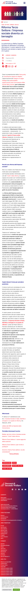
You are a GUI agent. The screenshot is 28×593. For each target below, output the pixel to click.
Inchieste (3, 555)
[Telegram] (22, 489)
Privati (2, 525)
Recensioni (3, 551)
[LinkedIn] (6, 67)
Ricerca (2, 515)
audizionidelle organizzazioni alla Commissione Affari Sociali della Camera (13, 82)
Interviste (3, 548)
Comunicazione (4, 517)
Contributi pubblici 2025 (7, 568)
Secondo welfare (17, 465)
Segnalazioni (4, 550)
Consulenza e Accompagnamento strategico (11, 520)
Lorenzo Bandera (11, 55)
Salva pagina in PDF (11, 63)
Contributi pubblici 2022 (7, 573)
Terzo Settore (5, 24)
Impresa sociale (14, 24)
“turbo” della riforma (13, 176)
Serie (2, 538)
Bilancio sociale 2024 (6, 562)
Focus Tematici (4, 536)
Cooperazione (7, 463)
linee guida (22, 74)
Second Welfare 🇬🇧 (5, 556)
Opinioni (3, 553)
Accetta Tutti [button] (16, 589)
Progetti (3, 535)
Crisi (14, 463)
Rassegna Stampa (5, 545)
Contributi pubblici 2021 (6, 574)
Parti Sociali (3, 527)
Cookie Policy (4, 563)
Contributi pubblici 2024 (7, 569)
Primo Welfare (4, 532)
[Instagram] (15, 489)
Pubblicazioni (4, 533)
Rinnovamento (7, 465)
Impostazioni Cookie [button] (7, 589)
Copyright (3, 566)
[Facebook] (3, 67)
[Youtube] (25, 489)
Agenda (2, 543)
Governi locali (4, 530)
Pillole (2, 547)
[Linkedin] (12, 489)
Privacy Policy (4, 565)
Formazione (3, 518)
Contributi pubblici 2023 (7, 571)
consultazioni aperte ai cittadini (13, 76)
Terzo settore (7, 468)
